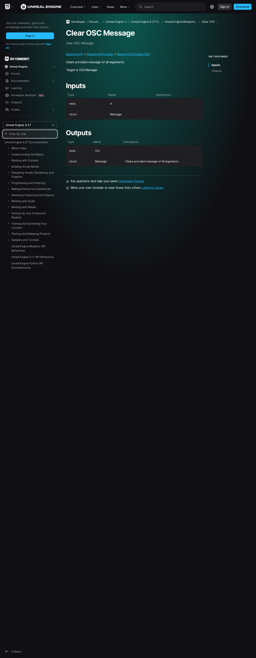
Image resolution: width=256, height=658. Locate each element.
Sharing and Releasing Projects (30, 233)
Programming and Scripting (28, 182)
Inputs (216, 65)
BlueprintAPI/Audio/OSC (133, 54)
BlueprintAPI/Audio (100, 54)
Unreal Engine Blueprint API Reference (28, 248)
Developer (78, 21)
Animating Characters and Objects (32, 195)
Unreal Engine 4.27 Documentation (26, 142)
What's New (18, 148)
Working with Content (25, 160)
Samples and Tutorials (25, 239)
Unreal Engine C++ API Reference (32, 257)
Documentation (95, 21)
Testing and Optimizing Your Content (29, 225)
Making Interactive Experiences (31, 188)
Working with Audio (23, 201)
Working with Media (23, 207)
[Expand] (8, 148)
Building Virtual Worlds (25, 166)
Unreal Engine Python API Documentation (27, 265)
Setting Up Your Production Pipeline (28, 215)
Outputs (217, 70)
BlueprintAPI (74, 54)
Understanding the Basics (27, 154)
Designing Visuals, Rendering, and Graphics (32, 174)
